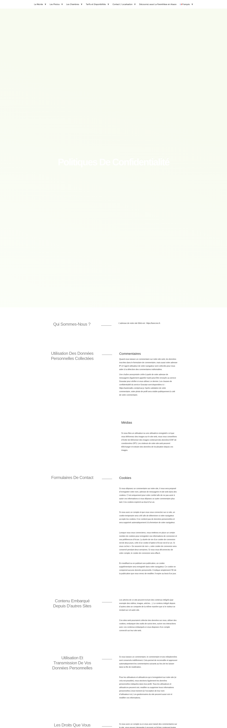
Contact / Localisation (122, 4)
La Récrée (38, 4)
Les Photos (55, 4)
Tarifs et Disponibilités (96, 4)
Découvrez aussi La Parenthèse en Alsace (157, 4)
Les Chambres (72, 4)
